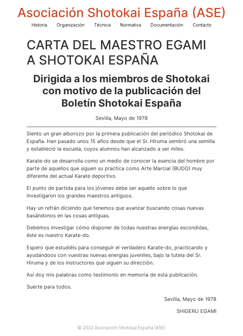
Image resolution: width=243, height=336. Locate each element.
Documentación (167, 25)
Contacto (202, 25)
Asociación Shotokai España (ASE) (121, 12)
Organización (70, 25)
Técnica (102, 25)
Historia (39, 25)
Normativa (130, 25)
